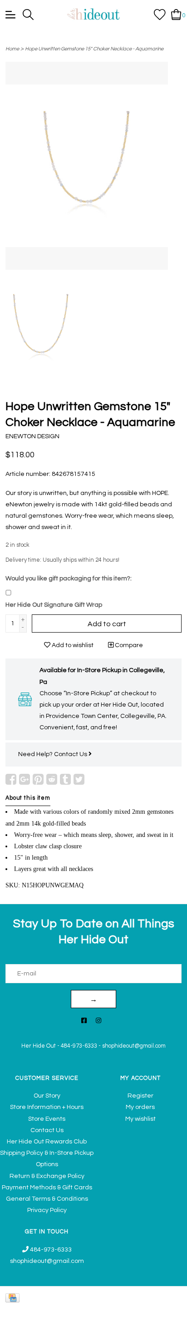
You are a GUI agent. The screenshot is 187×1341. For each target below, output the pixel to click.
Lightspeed (167, 1330)
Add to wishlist (72, 645)
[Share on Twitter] (79, 779)
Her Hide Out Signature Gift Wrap (53, 605)
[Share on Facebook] (10, 779)
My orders (140, 1107)
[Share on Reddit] (51, 779)
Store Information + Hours (47, 1107)
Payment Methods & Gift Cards (47, 1187)
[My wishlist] (160, 14)
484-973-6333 (79, 1046)
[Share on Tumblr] (65, 779)
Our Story (47, 1096)
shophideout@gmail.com (134, 1046)
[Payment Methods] (14, 1298)
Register (140, 1096)
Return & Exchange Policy (47, 1176)
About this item (27, 798)
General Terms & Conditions (47, 1199)
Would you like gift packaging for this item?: (68, 578)
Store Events (46, 1119)
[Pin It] (38, 779)
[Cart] (176, 14)
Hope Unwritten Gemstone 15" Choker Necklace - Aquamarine (94, 48)
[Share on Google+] (24, 779)
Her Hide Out (38, 1046)
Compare (128, 645)
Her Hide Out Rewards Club (47, 1141)
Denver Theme (95, 1330)
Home (12, 48)
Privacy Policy (47, 1210)
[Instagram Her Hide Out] (98, 1021)
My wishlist (140, 1119)
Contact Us (71, 754)
